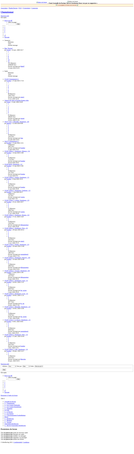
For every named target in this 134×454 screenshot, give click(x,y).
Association (4, 8)
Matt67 (22, 66)
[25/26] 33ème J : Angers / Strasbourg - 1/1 (16, 177)
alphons (9, 123)
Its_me (22, 303)
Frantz (8, 102)
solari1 (22, 97)
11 (8, 61)
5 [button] (4, 32)
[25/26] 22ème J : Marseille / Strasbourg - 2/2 (17, 307)
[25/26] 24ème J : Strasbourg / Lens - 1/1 (16, 280)
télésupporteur (24, 225)
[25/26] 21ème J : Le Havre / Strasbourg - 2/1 (17, 320)
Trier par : (20, 366)
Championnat (7, 12)
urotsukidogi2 (24, 254)
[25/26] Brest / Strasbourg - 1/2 (13, 164)
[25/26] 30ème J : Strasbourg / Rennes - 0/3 (16, 215)
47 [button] (5, 35)
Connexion (34, 8)
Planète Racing (13, 8)
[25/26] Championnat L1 (11, 79)
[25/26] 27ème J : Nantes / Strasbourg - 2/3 (16, 244)
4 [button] (4, 30)
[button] (8, 20)
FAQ (20, 8)
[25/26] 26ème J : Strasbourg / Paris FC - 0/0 (17, 257)
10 (8, 60)
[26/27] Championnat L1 (11, 141)
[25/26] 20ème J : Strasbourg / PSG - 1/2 (16, 334)
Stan (21, 138)
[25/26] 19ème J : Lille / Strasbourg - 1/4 (16, 349)
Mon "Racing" (8, 48)
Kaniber (9, 81)
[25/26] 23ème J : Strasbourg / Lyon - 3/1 (16, 293)
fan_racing (23, 290)
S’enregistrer (26, 8)
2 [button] (4, 27)
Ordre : (32, 366)
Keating (22, 174)
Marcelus (23, 359)
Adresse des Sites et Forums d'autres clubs (16, 100)
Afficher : (5, 366)
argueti (8, 50)
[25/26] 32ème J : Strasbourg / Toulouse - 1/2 (17, 190)
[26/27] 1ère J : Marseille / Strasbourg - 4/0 (16, 121)
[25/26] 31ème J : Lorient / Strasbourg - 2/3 (16, 200)
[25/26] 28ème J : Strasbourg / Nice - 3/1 (16, 228)
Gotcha (22, 197)
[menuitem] (17, 442)
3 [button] (4, 29)
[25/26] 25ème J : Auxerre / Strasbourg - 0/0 (17, 271)
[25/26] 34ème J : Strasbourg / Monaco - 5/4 (17, 151)
